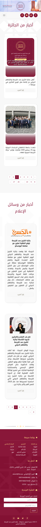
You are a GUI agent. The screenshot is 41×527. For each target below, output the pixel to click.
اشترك (34, 510)
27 (14, 181)
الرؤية (35, 446)
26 (18, 181)
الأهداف (34, 452)
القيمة (35, 455)
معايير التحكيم (21, 452)
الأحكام (23, 449)
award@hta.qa (18, 474)
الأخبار (12, 446)
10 (27, 181)
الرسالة (35, 449)
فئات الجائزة (22, 446)
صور (13, 452)
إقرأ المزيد (20, 90)
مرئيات (12, 449)
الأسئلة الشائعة (21, 455)
